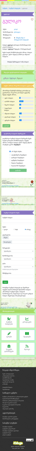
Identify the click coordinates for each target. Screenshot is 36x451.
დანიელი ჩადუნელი (17, 157)
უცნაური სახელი (9, 120)
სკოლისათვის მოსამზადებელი (11, 398)
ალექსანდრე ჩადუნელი (19, 155)
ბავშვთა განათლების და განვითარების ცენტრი (15, 396)
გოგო (16, 29)
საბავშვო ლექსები (7, 426)
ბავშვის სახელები (14, 8)
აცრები (9, 337)
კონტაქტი (5, 384)
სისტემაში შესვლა (7, 387)
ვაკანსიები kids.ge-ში (8, 382)
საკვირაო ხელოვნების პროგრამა (12, 404)
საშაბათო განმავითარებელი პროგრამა (13, 400)
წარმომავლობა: (8, 256)
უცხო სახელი (8, 98)
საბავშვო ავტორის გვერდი (10, 416)
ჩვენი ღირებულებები (8, 373)
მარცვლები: (6, 248)
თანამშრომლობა (7, 378)
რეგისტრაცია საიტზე (8, 380)
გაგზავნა (18, 170)
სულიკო (13, 78)
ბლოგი (27, 349)
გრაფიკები (27, 322)
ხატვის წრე (6, 406)
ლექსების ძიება (7, 432)
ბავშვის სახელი (7, 217)
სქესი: (4, 227)
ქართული (17, 32)
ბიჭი (16, 229)
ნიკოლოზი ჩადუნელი (18, 166)
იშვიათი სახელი (9, 113)
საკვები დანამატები (9, 350)
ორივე (28, 229)
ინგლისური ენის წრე (8, 408)
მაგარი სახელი (9, 105)
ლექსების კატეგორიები (9, 428)
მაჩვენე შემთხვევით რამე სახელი (18, 62)
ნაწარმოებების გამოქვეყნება (10, 418)
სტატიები (27, 337)
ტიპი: (4, 263)
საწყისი (5, 8)
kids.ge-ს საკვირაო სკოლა (10, 402)
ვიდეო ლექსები (7, 434)
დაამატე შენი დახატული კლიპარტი (10, 185)
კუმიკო (6, 78)
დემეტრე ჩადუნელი (17, 160)
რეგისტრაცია (6, 389)
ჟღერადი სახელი (10, 117)
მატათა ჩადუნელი (17, 163)
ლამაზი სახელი (9, 101)
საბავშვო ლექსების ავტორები (11, 430)
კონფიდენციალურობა (8, 376)
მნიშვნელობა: (7, 273)
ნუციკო (20, 78)
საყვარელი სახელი (8, 109)
